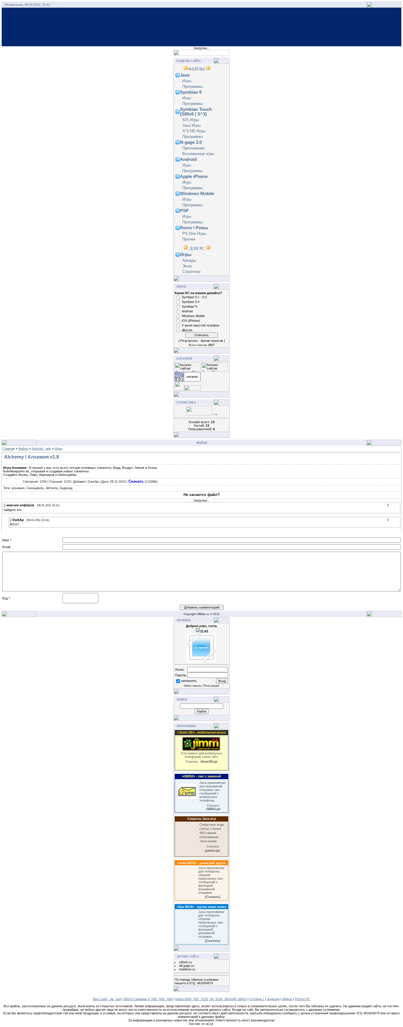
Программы (192, 86)
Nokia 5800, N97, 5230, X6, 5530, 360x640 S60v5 (211, 999)
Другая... (188, 330)
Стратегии (191, 271)
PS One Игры (194, 233)
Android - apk (41, 448)
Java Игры (191, 125)
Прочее (188, 239)
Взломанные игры (198, 153)
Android (187, 311)
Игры (186, 81)
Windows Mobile (193, 316)
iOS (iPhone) (191, 320)
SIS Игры (190, 120)
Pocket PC (302, 999)
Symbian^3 (189, 306)
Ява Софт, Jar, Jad (107, 999)
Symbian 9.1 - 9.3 (194, 297)
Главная (9, 448)
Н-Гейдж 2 (256, 999)
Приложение (193, 148)
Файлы (23, 448)
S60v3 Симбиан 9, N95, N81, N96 (148, 999)
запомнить (189, 681)
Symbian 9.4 (190, 302)
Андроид (273, 999)
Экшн (187, 266)
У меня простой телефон (200, 325)
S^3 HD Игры (193, 131)
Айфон (287, 999)
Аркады (189, 260)
